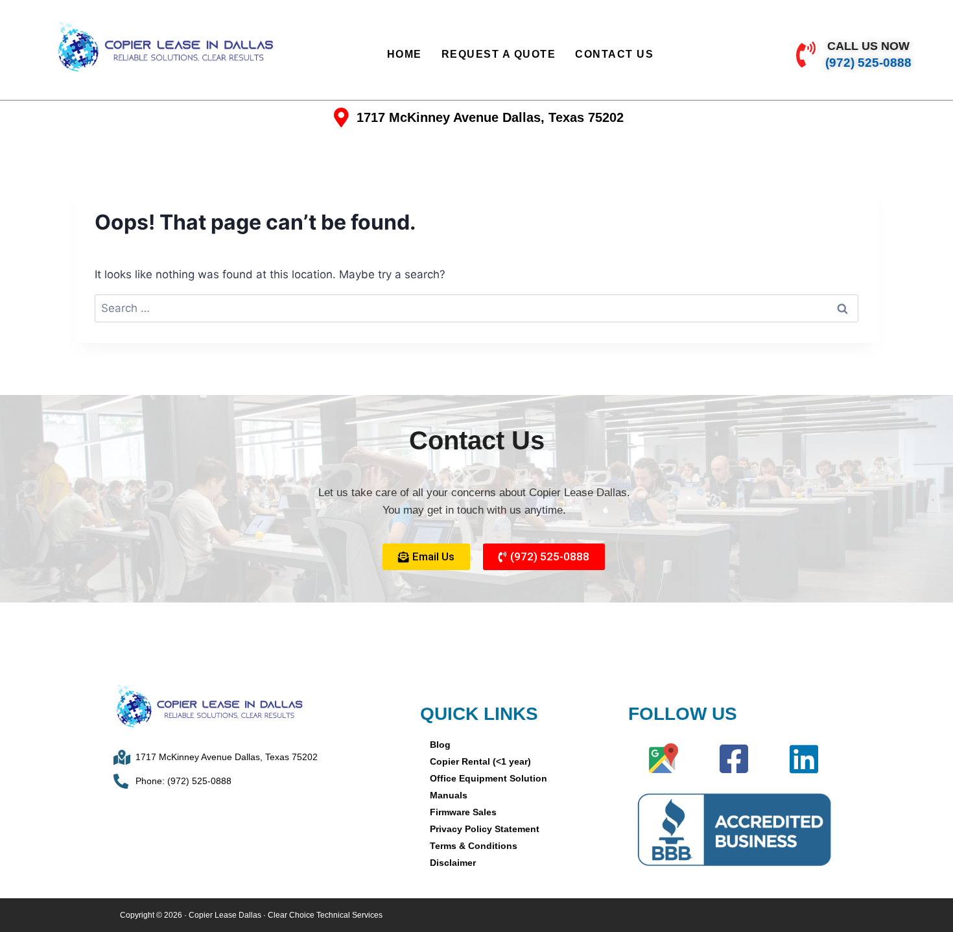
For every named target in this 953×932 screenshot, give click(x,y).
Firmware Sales (463, 812)
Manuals (448, 795)
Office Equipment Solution (488, 778)
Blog (440, 744)
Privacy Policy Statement (484, 829)
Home (404, 54)
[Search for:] (476, 308)
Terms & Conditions (473, 846)
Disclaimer (453, 862)
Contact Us (614, 54)
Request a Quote (498, 54)
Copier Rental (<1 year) (480, 761)
